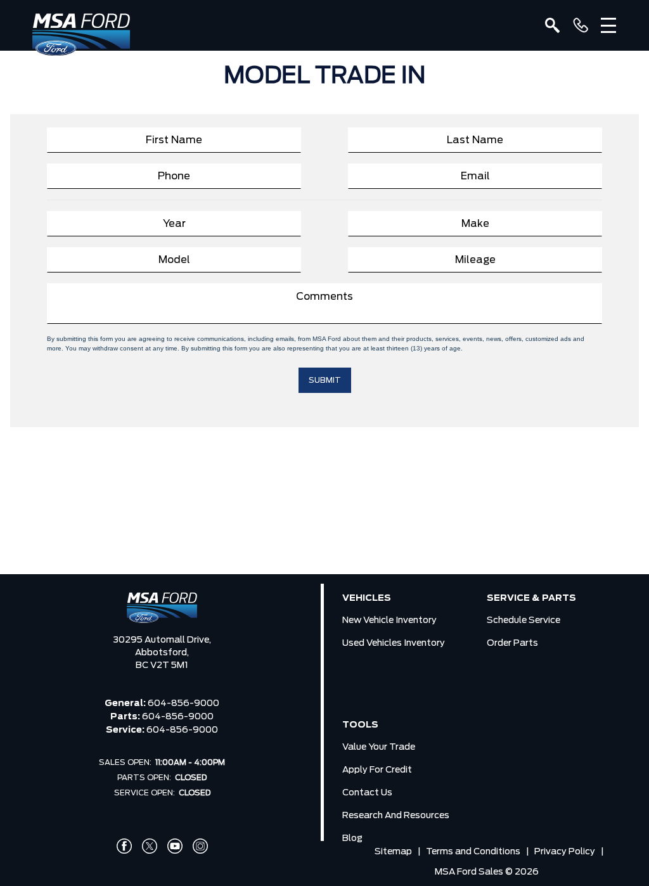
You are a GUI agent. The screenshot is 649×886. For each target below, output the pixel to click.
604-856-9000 (183, 703)
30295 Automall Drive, (162, 640)
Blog (352, 838)
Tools (360, 725)
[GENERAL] (580, 25)
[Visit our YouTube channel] (175, 846)
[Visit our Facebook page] (124, 846)
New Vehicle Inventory (389, 620)
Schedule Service (523, 620)
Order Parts (512, 643)
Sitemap (393, 851)
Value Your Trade (378, 747)
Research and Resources (395, 815)
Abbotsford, (162, 652)
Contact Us (367, 792)
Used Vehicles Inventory (393, 643)
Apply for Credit (377, 770)
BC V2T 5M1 (162, 665)
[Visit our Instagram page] (200, 846)
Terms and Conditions (473, 851)
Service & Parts (531, 598)
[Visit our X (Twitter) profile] (149, 846)
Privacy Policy (564, 851)
